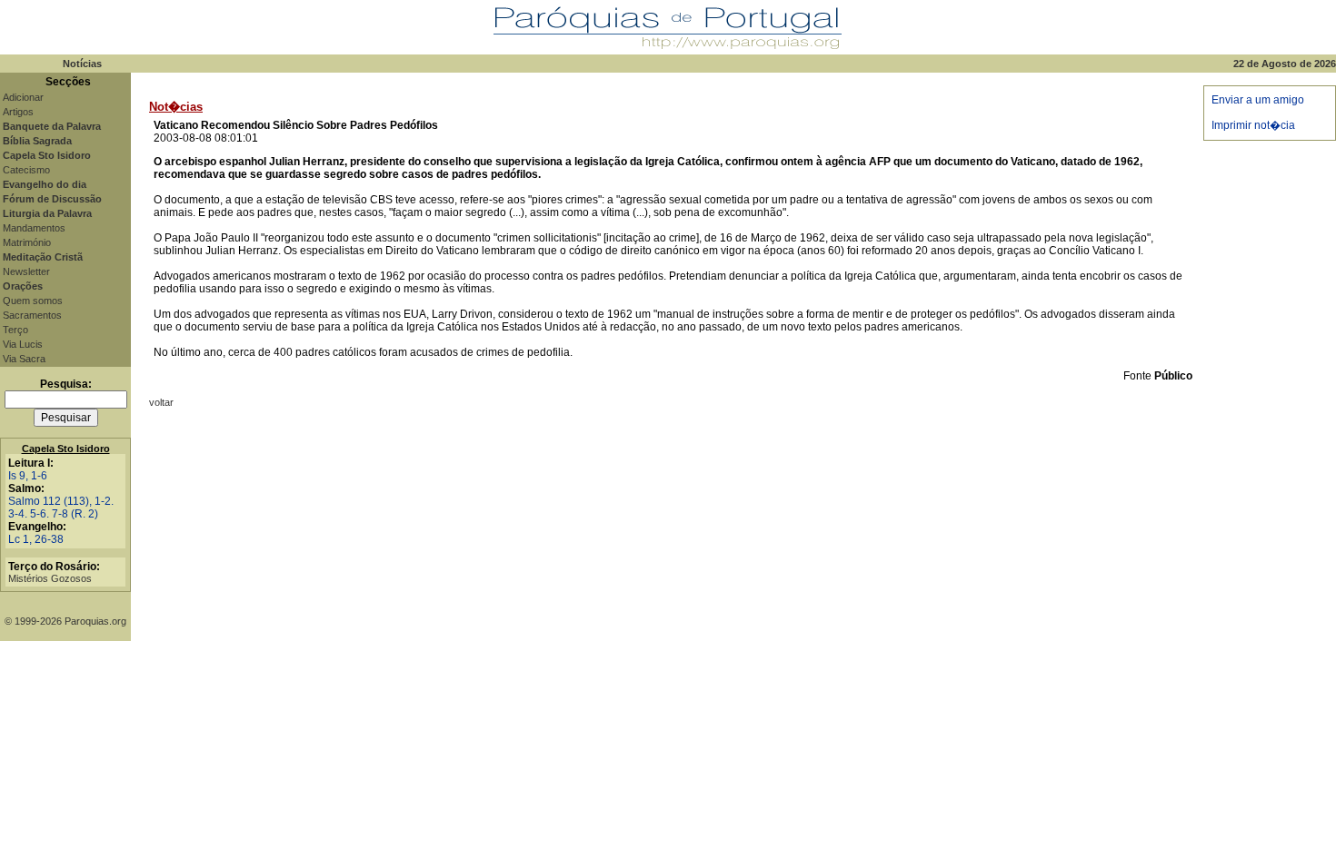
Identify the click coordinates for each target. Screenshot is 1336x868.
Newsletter (26, 271)
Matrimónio (27, 242)
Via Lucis (23, 344)
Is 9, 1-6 (27, 475)
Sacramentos (32, 315)
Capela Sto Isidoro (66, 448)
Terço (15, 329)
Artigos (18, 111)
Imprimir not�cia (1253, 125)
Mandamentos (34, 227)
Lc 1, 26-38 (36, 539)
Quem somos (33, 300)
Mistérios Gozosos (50, 578)
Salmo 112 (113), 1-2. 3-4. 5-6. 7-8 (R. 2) (61, 507)
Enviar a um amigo (1257, 100)
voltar (161, 402)
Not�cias (176, 106)
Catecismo (26, 169)
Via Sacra (24, 358)
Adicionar (23, 97)
